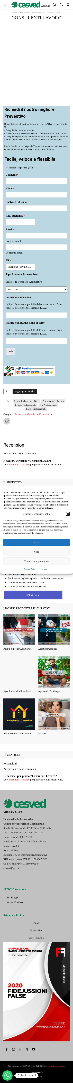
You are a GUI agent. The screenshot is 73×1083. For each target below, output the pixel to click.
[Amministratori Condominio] (19, 714)
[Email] (56, 433)
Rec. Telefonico (15, 215)
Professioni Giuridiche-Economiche (32, 12)
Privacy (44, 569)
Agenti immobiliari (47, 649)
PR (8, 260)
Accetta (37, 542)
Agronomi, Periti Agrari (49, 691)
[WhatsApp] (41, 433)
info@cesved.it (37, 1072)
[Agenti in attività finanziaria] (19, 672)
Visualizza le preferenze (36, 561)
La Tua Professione (18, 202)
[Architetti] (54, 714)
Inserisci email (13, 241)
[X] (25, 433)
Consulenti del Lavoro (53, 401)
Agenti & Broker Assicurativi (17, 649)
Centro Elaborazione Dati (26, 401)
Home (15, 12)
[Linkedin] (48, 433)
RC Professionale (48, 405)
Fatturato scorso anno (18, 297)
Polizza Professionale (25, 405)
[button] (68, 514)
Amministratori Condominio (17, 733)
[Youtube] (33, 1049)
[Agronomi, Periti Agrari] (54, 672)
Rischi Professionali (36, 409)
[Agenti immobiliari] (54, 629)
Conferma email (14, 252)
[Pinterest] (33, 433)
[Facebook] (17, 433)
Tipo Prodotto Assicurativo (22, 274)
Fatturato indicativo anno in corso (25, 322)
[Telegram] (64, 433)
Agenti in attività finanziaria (17, 691)
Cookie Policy (30, 569)
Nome (10, 188)
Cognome (12, 174)
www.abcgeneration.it (56, 1066)
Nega (36, 551)
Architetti (42, 733)
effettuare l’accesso (19, 464)
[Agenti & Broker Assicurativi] (19, 629)
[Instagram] (13, 1049)
